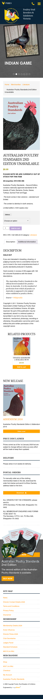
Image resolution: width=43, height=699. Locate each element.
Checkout (6, 670)
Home (7, 84)
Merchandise (16, 84)
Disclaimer (7, 615)
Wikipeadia (17, 298)
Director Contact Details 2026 (14, 602)
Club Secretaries (9, 638)
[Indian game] (21, 40)
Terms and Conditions (11, 606)
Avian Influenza (9, 630)
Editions (7, 215)
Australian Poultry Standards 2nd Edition (20, 563)
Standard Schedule (10, 647)
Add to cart (15, 228)
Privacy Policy (8, 610)
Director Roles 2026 (10, 634)
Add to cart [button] (21, 367)
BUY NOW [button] (7, 578)
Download (20, 493)
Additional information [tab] (27, 241)
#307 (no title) (8, 666)
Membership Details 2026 (12, 625)
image (16, 687)
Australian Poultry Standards (13, 679)
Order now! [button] (21, 431)
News (5, 597)
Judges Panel (8, 642)
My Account (7, 675)
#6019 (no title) (8, 651)
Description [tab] (10, 241)
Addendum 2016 (13, 419)
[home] (11, 15)
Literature (26, 84)
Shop (5, 662)
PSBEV (8, 3)
